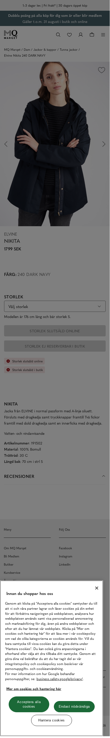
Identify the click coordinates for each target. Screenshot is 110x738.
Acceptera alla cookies (29, 704)
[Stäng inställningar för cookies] (96, 588)
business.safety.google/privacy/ (59, 678)
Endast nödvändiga (74, 706)
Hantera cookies (51, 720)
